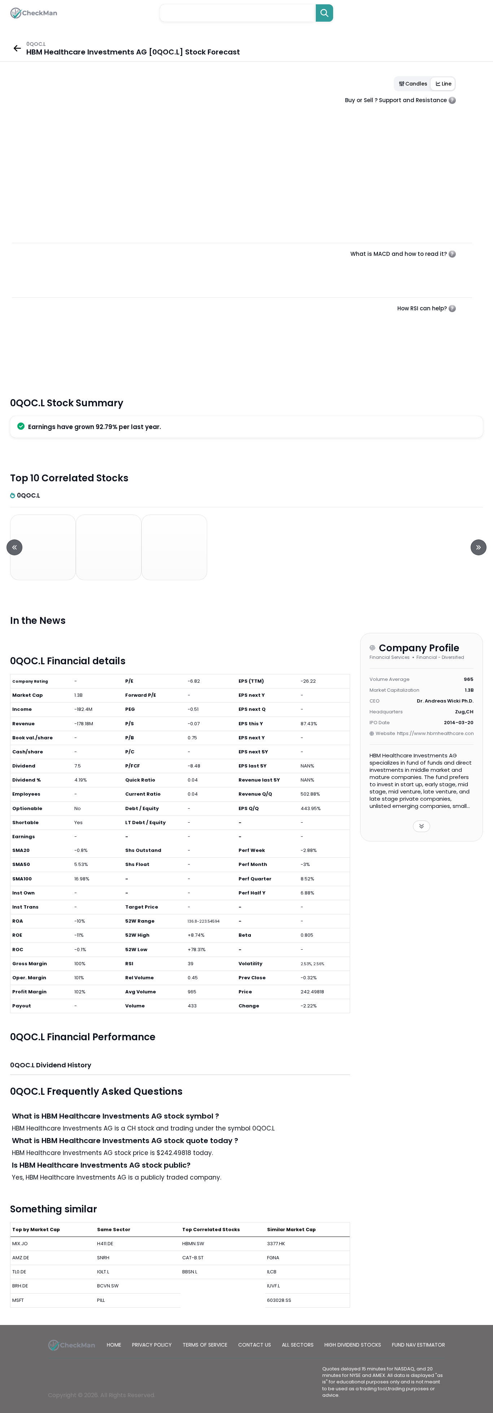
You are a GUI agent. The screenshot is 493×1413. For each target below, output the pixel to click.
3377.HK (276, 1243)
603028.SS (279, 1300)
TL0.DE (19, 1271)
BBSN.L (189, 1271)
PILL (101, 1300)
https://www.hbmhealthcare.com (435, 733)
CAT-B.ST (193, 1257)
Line (446, 83)
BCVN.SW (108, 1285)
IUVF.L (273, 1285)
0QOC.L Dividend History (50, 1064)
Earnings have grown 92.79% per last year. (94, 427)
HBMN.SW (193, 1243)
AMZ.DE (20, 1257)
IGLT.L (103, 1271)
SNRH (103, 1257)
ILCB (271, 1271)
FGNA (273, 1257)
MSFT (18, 1300)
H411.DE (105, 1243)
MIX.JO (20, 1243)
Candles (416, 83)
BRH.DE (20, 1285)
